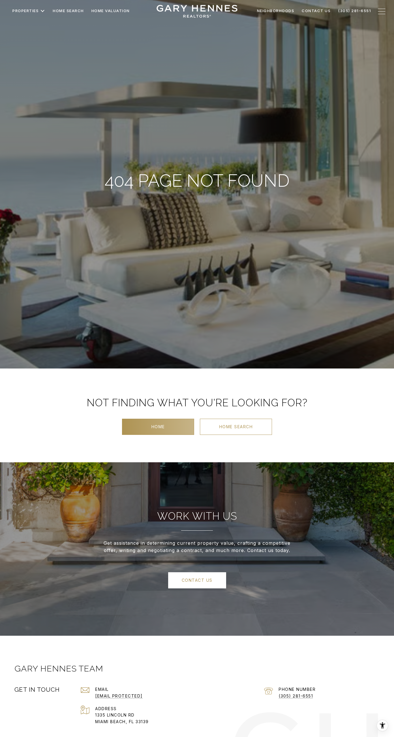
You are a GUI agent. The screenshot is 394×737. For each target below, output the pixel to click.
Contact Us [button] (197, 580)
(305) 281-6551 (296, 695)
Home (158, 426)
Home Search (236, 426)
